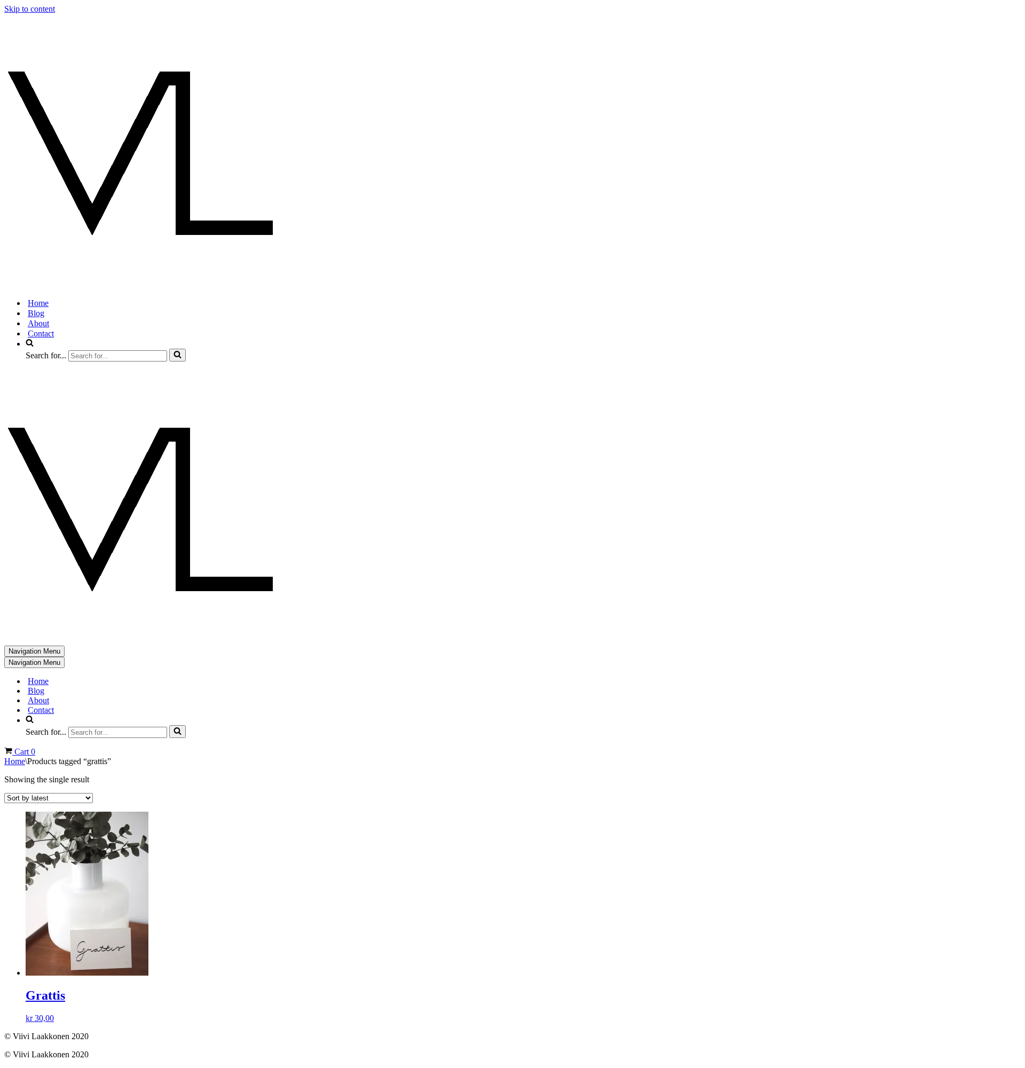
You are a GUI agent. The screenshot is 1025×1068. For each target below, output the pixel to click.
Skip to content (29, 8)
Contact (41, 333)
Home (38, 303)
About (38, 323)
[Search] (177, 355)
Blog (36, 313)
